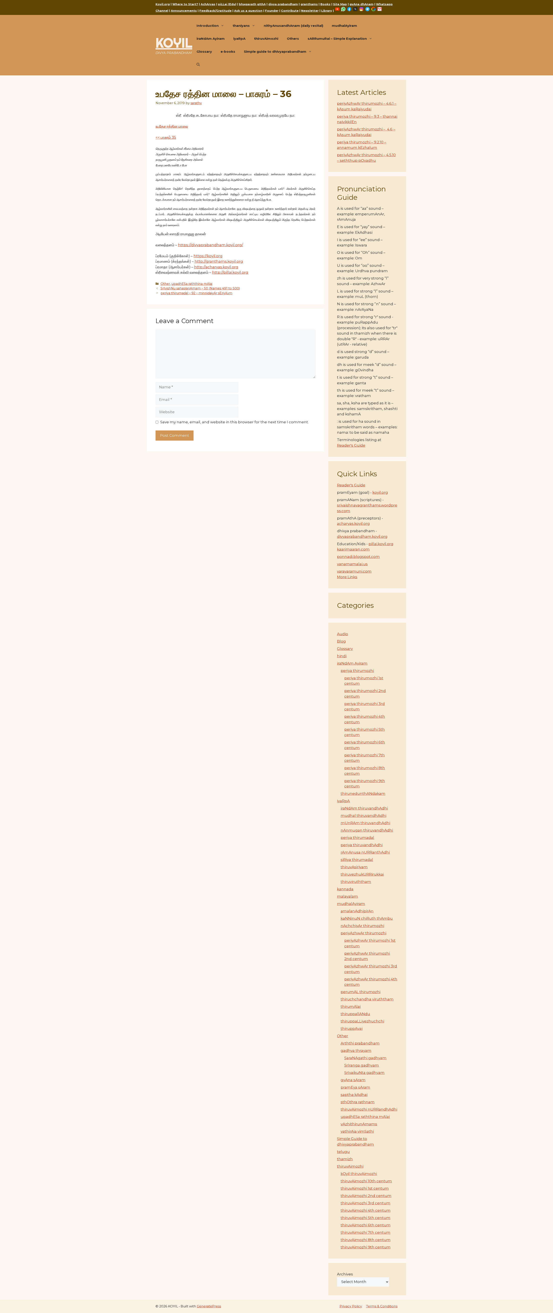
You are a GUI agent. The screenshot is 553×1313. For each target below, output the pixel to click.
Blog (341, 641)
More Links (347, 577)
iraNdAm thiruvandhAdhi (364, 808)
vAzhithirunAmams (359, 1124)
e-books (228, 51)
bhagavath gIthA (252, 4)
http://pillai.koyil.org (230, 272)
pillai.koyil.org (381, 544)
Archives (345, 1274)
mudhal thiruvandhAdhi (363, 815)
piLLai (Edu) (227, 4)
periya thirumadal (357, 837)
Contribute (290, 10)
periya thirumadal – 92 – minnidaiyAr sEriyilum (196, 293)
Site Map (340, 4)
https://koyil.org (208, 256)
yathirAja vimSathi (357, 1131)
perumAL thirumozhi (360, 992)
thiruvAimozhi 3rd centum (365, 1203)
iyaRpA (239, 39)
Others (293, 39)
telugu (343, 1151)
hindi (341, 656)
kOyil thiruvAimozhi (359, 1174)
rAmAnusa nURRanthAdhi (365, 852)
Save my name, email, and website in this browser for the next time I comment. (234, 422)
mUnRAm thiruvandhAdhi (365, 823)
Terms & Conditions (381, 1306)
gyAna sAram (353, 1080)
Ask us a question (248, 10)
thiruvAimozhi (266, 39)
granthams (309, 4)
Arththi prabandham (360, 1043)
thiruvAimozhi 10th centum (366, 1181)
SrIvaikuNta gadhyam (364, 1072)
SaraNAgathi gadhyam (365, 1058)
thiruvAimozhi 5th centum (365, 1218)
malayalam (347, 896)
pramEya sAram (355, 1087)
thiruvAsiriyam (354, 867)
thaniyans (241, 26)
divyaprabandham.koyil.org (362, 536)
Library (326, 10)
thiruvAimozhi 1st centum (365, 1188)
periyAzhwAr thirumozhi (363, 933)
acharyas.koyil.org (353, 523)
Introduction (208, 26)
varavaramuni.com (354, 571)
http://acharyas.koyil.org (216, 267)
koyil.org (380, 492)
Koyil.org (163, 4)
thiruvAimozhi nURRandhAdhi (369, 1109)
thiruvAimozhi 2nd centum (366, 1196)
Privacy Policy (351, 1306)
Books (325, 4)
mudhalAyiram (344, 26)
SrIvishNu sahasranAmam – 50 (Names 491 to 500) (200, 288)
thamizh (345, 1159)
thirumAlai (351, 1006)
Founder (271, 10)
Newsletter (310, 10)
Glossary (204, 51)
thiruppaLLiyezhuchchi (362, 1021)
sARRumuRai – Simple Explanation (337, 39)
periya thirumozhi (357, 670)
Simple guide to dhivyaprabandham (275, 51)
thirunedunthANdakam (363, 793)
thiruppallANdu (355, 1014)
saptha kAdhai (354, 1094)
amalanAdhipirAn (357, 911)
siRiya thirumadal (357, 859)
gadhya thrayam (356, 1050)
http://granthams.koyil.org (219, 261)
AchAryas (208, 4)
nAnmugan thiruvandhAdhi (367, 830)
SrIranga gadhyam (361, 1065)
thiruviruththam (356, 882)
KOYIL (174, 43)
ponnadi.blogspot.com (358, 556)
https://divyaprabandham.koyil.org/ (210, 245)
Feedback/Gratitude (215, 10)
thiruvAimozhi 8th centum (366, 1240)
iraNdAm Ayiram (211, 39)
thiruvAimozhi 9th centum (366, 1247)
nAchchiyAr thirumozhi (362, 926)
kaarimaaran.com (353, 549)
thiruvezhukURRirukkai (362, 874)
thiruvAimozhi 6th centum (366, 1225)
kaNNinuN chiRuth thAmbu (367, 918)
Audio (342, 634)
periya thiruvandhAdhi (362, 845)
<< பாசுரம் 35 (166, 137)
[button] (198, 64)
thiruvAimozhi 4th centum (366, 1210)
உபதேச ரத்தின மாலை (172, 126)
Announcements (184, 10)
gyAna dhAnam (361, 4)
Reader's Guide (351, 445)
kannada (345, 889)
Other (165, 284)
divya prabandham (283, 4)
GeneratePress (209, 1306)
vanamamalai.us (352, 564)
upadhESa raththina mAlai (192, 284)
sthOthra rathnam (358, 1102)
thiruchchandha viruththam (367, 999)
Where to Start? (185, 4)
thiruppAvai (351, 1028)
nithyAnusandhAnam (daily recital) (293, 26)
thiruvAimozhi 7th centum (365, 1232)
